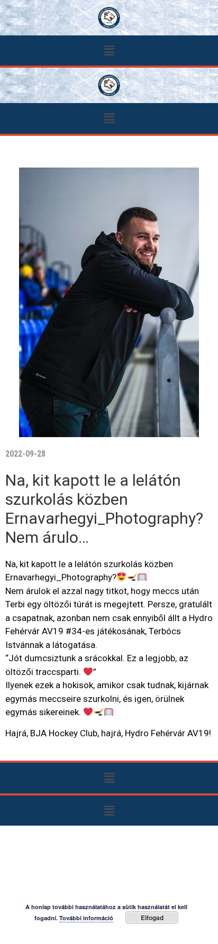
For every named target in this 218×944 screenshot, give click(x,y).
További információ (86, 918)
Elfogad (152, 917)
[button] (109, 50)
